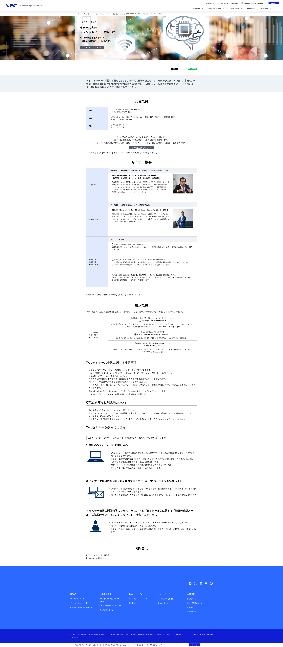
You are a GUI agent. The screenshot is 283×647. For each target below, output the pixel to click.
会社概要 (190, 599)
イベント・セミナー (77, 603)
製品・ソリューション (136, 599)
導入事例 (132, 603)
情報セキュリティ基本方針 (164, 634)
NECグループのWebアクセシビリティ (142, 634)
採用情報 (190, 611)
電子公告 (73, 634)
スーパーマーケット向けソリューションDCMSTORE (118, 14)
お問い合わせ (74, 637)
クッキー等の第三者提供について (99, 634)
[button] (197, 9)
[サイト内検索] (277, 9)
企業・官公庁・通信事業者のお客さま (109, 600)
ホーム (77, 14)
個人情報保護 (151, 645)
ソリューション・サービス (91, 14)
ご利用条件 (178, 634)
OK (193, 645)
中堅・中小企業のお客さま (108, 606)
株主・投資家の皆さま (195, 603)
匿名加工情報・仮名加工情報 (119, 634)
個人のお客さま (104, 610)
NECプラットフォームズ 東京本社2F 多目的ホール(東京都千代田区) (151, 117)
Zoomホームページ (110, 410)
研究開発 (190, 607)
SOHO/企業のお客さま (166, 599)
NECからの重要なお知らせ (79, 607)
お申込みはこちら (90, 47)
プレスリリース (75, 599)
